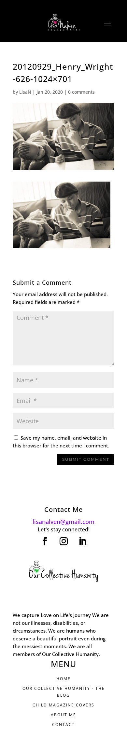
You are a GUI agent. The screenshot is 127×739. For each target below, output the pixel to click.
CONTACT (63, 724)
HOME (63, 678)
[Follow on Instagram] (63, 541)
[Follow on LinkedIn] (82, 541)
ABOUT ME (63, 715)
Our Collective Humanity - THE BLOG (63, 692)
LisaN (25, 92)
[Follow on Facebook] (44, 541)
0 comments (81, 92)
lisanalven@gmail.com (63, 522)
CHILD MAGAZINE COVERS (63, 705)
